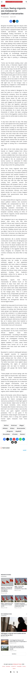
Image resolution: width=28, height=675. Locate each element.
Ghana (5, 428)
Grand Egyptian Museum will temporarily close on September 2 (18, 640)
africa (6, 425)
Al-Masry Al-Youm (17, 664)
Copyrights (19, 666)
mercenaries (21, 428)
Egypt (22, 425)
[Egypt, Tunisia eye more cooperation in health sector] (7, 598)
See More (14, 654)
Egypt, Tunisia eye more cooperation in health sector (7, 605)
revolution (7, 434)
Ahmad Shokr (5, 16)
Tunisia (15, 434)
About (3, 666)
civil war (14, 425)
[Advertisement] (14, 512)
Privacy (24, 666)
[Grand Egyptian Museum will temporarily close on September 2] (4, 642)
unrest (23, 434)
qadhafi (19, 431)
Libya (12, 428)
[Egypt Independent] (14, 2)
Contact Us (13, 666)
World (3, 5)
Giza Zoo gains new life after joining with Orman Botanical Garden (17, 648)
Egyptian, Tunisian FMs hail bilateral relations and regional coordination (6, 589)
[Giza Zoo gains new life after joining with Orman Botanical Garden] (4, 648)
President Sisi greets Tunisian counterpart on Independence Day (21, 605)
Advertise (8, 666)
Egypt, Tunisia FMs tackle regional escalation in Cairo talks (21, 587)
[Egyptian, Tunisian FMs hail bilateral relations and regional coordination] (7, 582)
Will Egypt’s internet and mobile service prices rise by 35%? (13, 634)
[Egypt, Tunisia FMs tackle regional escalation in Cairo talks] (21, 581)
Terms (14, 668)
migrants (10, 431)
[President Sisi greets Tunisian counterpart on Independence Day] (21, 598)
